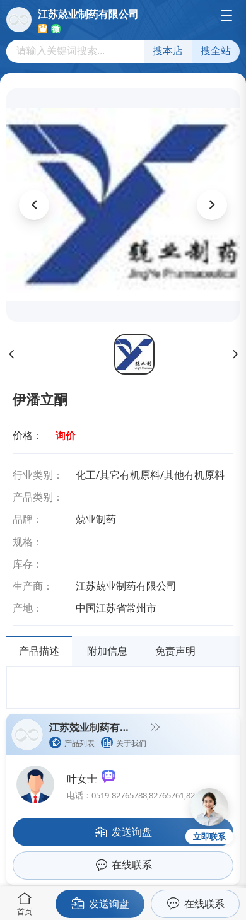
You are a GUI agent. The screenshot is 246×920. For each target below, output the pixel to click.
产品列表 (79, 743)
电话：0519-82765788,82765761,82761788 (144, 795)
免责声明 (175, 651)
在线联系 (204, 904)
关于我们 (131, 743)
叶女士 (84, 779)
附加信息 (107, 651)
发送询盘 (109, 904)
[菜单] (226, 16)
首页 (24, 911)
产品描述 (39, 651)
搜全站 (216, 50)
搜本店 (168, 50)
